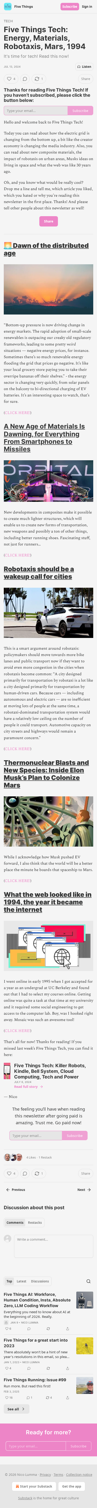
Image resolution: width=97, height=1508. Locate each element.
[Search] (88, 1281)
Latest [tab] (21, 1281)
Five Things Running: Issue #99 (35, 1380)
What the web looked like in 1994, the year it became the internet (48, 901)
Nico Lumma (30, 1322)
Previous (18, 1190)
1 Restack (45, 1157)
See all (13, 1409)
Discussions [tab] (40, 1281)
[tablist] (24, 1222)
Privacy (45, 1474)
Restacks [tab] (35, 1222)
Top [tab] (9, 1281)
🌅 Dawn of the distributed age (46, 249)
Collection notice (79, 1474)
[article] (48, 1311)
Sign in (87, 6)
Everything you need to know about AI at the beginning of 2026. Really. (37, 1314)
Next (81, 1190)
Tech (8, 21)
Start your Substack (36, 1486)
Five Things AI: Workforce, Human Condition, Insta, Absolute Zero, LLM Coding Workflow (37, 1300)
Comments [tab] (15, 1222)
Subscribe (69, 6)
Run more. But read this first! (27, 1386)
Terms (58, 1474)
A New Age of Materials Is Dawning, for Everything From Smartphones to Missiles (44, 437)
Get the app (71, 1486)
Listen (86, 67)
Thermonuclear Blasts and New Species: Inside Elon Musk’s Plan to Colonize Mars (46, 774)
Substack (25, 1498)
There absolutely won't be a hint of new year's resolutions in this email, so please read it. (37, 1354)
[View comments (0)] (25, 79)
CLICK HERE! (17, 413)
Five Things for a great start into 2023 (36, 1343)
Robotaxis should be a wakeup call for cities (39, 572)
